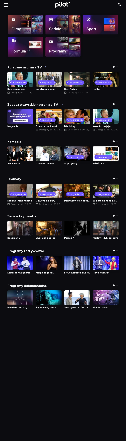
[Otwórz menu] (6, 5)
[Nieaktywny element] (25, 24)
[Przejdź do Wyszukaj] (120, 5)
